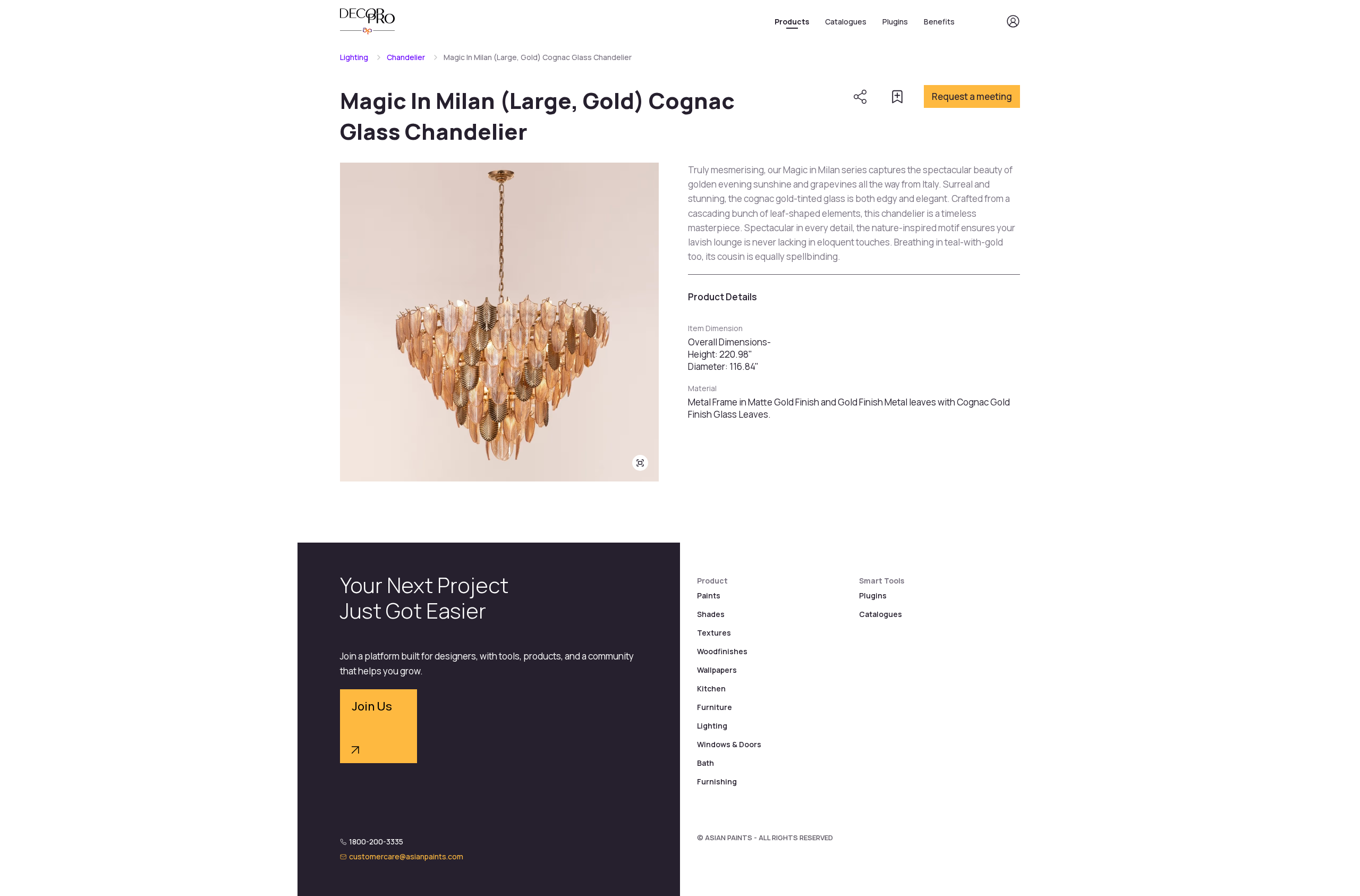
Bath (705, 763)
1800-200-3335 (376, 841)
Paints (708, 595)
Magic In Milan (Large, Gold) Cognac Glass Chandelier (538, 57)
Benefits (939, 21)
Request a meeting (972, 96)
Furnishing (717, 781)
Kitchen (711, 688)
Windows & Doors (729, 744)
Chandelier (406, 57)
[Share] (860, 96)
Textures (714, 633)
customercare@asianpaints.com (406, 856)
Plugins (895, 21)
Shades (711, 614)
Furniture (714, 707)
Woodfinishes (722, 651)
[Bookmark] (897, 96)
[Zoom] (640, 463)
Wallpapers (717, 670)
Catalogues (845, 21)
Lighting (354, 57)
